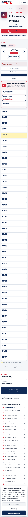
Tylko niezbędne (14, 504)
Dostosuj (14, 509)
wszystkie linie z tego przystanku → (17, 35)
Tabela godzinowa (14, 71)
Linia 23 (10, 8)
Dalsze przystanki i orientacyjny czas (14, 404)
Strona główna (4, 8)
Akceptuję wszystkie (14, 513)
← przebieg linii (4, 35)
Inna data (14, 56)
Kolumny (14, 78)
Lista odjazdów (14, 75)
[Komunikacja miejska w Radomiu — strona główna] (6, 2)
